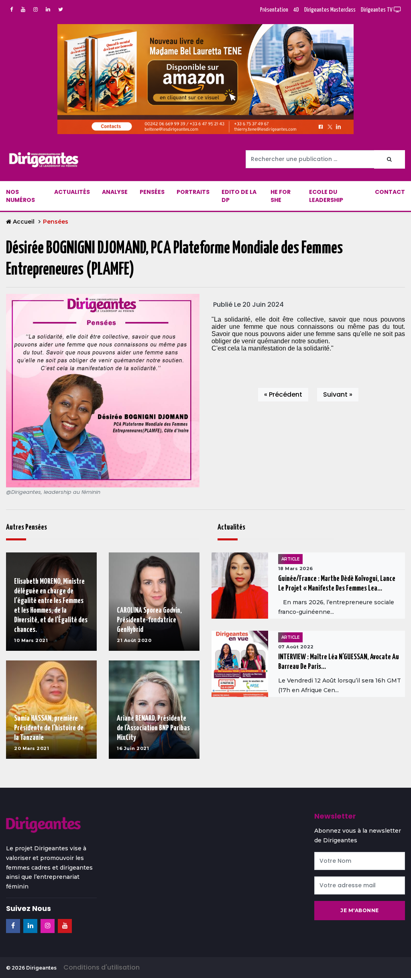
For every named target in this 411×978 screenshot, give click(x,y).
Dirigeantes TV (377, 10)
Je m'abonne (359, 910)
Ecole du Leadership (326, 196)
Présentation (274, 10)
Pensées (152, 192)
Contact (390, 192)
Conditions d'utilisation (101, 967)
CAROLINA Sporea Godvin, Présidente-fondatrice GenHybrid (149, 620)
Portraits (193, 192)
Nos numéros (20, 196)
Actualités (72, 192)
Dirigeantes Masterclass (330, 10)
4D (296, 10)
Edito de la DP (239, 196)
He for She (281, 196)
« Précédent (283, 394)
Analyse (115, 192)
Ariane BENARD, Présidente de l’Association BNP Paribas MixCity (153, 728)
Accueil (23, 221)
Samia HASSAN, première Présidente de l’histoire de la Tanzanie (48, 728)
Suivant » (337, 394)
